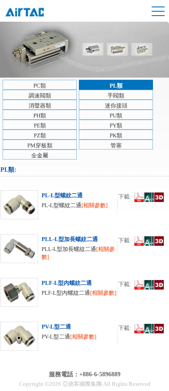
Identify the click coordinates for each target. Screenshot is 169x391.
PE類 (40, 125)
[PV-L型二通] (19, 348)
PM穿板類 (39, 145)
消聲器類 (40, 105)
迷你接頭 (116, 105)
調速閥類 (40, 95)
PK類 (116, 135)
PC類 (39, 85)
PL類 (116, 85)
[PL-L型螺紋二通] (19, 217)
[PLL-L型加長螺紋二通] (19, 261)
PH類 (39, 115)
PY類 (116, 125)
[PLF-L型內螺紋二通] (19, 305)
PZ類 (40, 135)
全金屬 (39, 155)
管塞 (116, 145)
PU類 (116, 115)
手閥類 (115, 95)
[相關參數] (94, 205)
